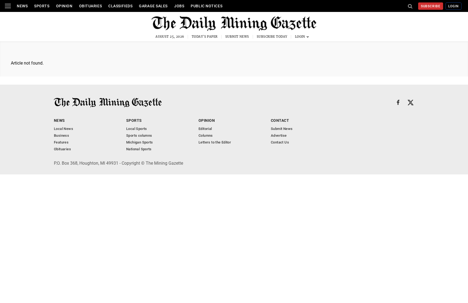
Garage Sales (153, 6)
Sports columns (139, 135)
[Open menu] (8, 6)
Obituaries (90, 6)
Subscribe (431, 6)
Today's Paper (205, 37)
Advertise (279, 135)
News (22, 6)
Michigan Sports (139, 142)
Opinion (64, 6)
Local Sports (136, 129)
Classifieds (120, 6)
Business (61, 135)
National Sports (139, 149)
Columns (206, 135)
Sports (41, 6)
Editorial (205, 129)
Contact (280, 120)
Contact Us (280, 142)
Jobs (179, 6)
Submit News (237, 37)
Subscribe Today (272, 37)
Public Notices (206, 6)
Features (61, 142)
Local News (63, 129)
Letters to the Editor (215, 142)
